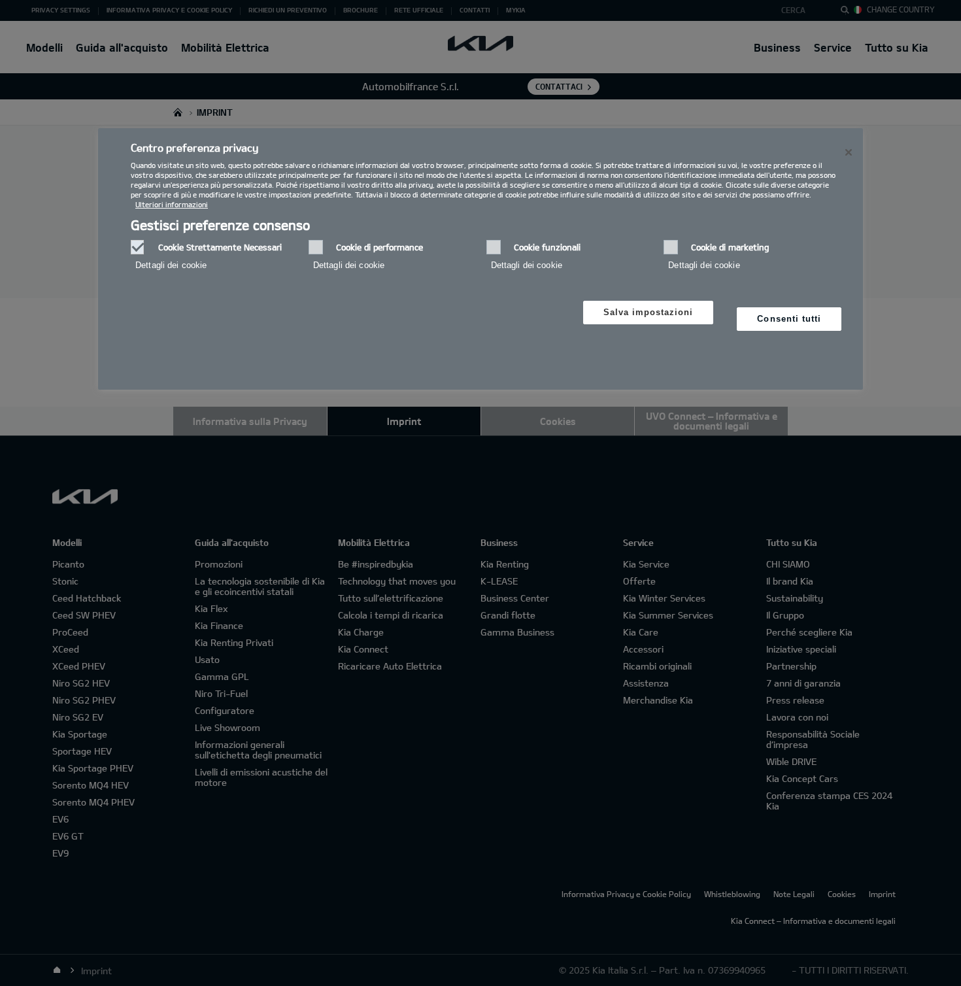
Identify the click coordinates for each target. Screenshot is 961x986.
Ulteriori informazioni (171, 204)
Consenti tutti (789, 319)
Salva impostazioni (648, 312)
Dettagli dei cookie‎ (171, 265)
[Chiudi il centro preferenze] (848, 152)
